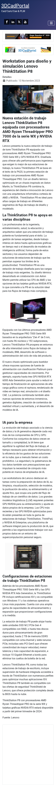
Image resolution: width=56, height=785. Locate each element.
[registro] (28, 49)
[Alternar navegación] (51, 23)
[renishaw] (28, 36)
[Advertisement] (28, 754)
